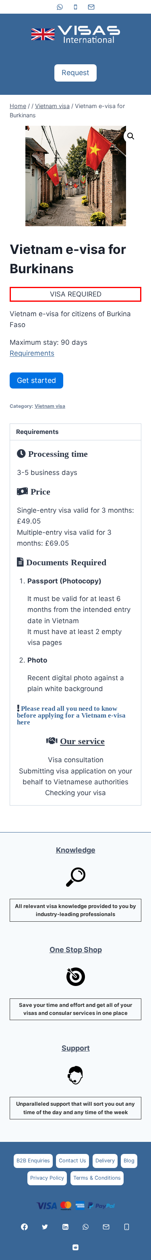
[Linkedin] (65, 1227)
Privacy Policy (47, 1178)
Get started (36, 380)
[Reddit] (76, 1247)
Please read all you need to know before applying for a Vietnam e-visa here (71, 715)
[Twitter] (45, 1227)
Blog (129, 1161)
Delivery (105, 1161)
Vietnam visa (50, 406)
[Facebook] (24, 1227)
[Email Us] (106, 1227)
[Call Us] (127, 1227)
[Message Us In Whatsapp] (86, 1227)
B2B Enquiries (33, 1161)
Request (75, 72)
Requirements (32, 353)
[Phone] (76, 7)
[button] (131, 136)
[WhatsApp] (59, 7)
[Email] (91, 7)
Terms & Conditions (97, 1178)
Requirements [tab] (37, 432)
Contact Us (72, 1161)
